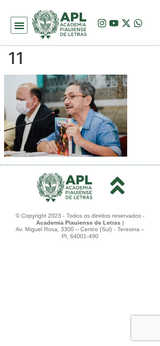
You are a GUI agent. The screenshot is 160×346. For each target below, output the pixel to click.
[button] (19, 25)
